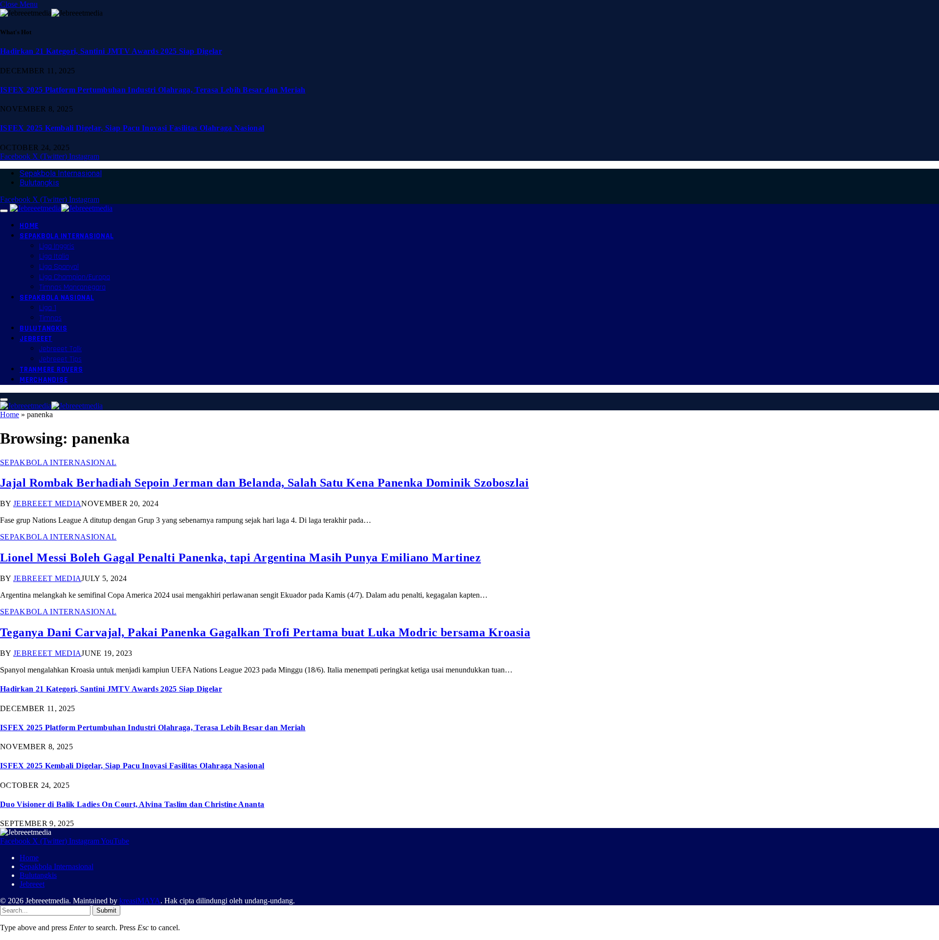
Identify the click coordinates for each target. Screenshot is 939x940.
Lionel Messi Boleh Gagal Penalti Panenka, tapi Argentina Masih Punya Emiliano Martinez (240, 557)
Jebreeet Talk (60, 349)
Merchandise (43, 379)
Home (29, 225)
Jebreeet (36, 338)
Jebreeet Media (47, 503)
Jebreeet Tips (60, 359)
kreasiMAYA (139, 900)
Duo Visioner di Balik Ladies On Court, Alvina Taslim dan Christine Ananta (132, 804)
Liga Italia (54, 256)
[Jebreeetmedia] (61, 208)
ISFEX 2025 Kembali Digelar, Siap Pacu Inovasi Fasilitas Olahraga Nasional (132, 128)
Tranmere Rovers (51, 369)
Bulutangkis (39, 182)
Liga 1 (47, 308)
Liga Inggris (56, 246)
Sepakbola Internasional (61, 173)
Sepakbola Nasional (57, 297)
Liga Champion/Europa (74, 277)
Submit (106, 910)
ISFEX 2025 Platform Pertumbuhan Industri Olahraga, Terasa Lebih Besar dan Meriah (153, 90)
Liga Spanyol (59, 267)
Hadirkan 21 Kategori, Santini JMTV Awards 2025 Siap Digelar (111, 51)
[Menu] (4, 210)
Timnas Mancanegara (72, 287)
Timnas (50, 318)
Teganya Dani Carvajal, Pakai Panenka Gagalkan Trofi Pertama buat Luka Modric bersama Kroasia (265, 632)
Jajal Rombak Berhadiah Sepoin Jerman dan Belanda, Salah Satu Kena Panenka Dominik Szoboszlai (264, 482)
